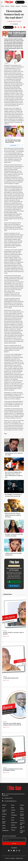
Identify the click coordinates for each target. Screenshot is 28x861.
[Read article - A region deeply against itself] (14, 658)
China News (24, 6)
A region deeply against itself (10, 678)
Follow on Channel (15, 581)
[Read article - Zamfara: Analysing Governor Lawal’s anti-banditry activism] (14, 749)
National (7, 6)
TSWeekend (14, 815)
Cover (3, 807)
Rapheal (16, 24)
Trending (22, 818)
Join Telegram (15, 585)
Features (13, 830)
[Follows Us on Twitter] (18, 27)
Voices (12, 817)
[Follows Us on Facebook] (15, 27)
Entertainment (5, 830)
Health (12, 807)
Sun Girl (22, 811)
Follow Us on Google (21, 2)
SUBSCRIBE (14, 843)
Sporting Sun (14, 822)
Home (2, 6)
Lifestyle (13, 810)
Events (12, 805)
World (12, 820)
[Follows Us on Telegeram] (24, 27)
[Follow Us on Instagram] (19, 850)
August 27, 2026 (6, 636)
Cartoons (22, 805)
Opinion (13, 812)
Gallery (3, 825)
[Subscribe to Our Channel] (14, 850)
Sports (3, 816)
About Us (22, 820)
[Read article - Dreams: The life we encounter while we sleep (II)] (14, 613)
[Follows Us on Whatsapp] (21, 27)
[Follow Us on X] (11, 850)
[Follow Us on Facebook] (8, 850)
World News (14, 827)
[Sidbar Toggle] (1, 2)
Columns (13, 6)
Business (18, 6)
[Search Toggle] (26, 2)
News (3, 819)
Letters (4, 828)
